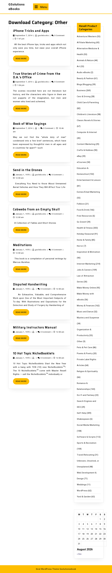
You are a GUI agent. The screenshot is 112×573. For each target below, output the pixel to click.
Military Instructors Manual (35, 327)
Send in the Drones (27, 170)
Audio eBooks (83, 72)
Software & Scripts (86, 437)
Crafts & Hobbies (85, 150)
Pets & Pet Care (84, 347)
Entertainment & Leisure (89, 180)
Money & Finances (86, 305)
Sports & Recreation (86, 443)
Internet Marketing (86, 263)
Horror (80, 246)
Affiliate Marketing (86, 42)
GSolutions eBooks (16, 6)
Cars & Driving (84, 96)
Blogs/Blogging (84, 84)
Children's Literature (87, 114)
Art (78, 66)
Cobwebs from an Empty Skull (36, 209)
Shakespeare (83, 419)
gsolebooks (43, 35)
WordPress (82, 490)
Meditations (22, 245)
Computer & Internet (87, 132)
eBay (79, 156)
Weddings (81, 484)
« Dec (79, 554)
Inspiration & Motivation (88, 252)
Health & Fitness (85, 228)
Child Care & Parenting (88, 102)
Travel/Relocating (85, 454)
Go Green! (81, 222)
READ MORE (22, 59)
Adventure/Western (86, 36)
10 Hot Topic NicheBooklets (33, 353)
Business (81, 90)
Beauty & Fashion (85, 78)
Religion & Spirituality (87, 371)
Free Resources (84, 215)
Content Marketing (86, 144)
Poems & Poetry (85, 353)
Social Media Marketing (88, 425)
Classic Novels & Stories (88, 120)
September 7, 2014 (23, 35)
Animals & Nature (85, 60)
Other (79, 341)
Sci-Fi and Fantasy (86, 395)
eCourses (81, 162)
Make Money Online (86, 287)
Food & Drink (83, 209)
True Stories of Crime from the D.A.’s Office (36, 75)
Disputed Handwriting (30, 284)
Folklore (81, 203)
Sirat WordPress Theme (47, 569)
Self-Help (81, 413)
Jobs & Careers (84, 269)
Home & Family (84, 240)
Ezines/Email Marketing (88, 192)
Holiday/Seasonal (85, 234)
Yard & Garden (84, 496)
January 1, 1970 (22, 174)
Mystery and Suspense (88, 317)
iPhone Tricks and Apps (31, 30)
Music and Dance (85, 311)
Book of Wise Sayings (29, 123)
